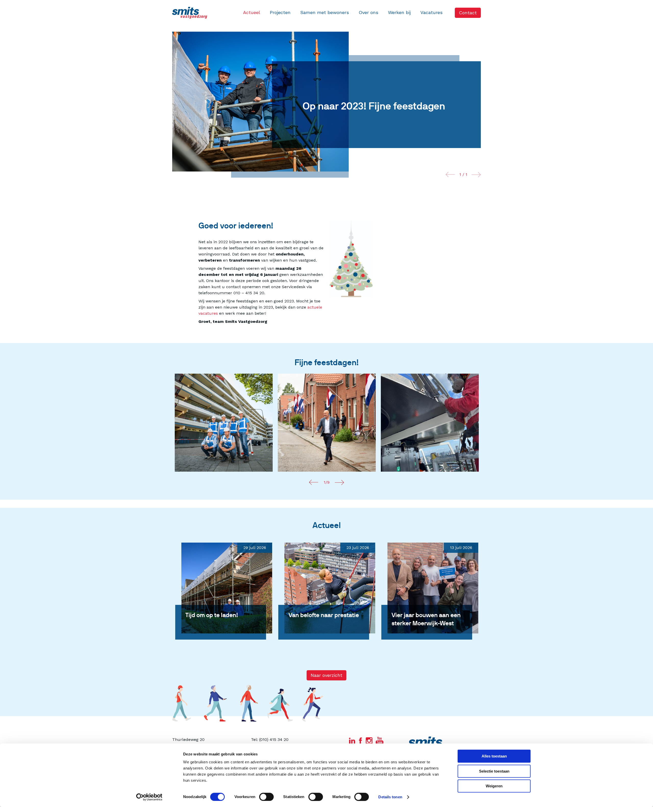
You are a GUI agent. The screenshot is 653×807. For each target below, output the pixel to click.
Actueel (251, 12)
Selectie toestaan (494, 771)
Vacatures (431, 12)
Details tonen (390, 797)
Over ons (368, 12)
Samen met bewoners (324, 12)
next (476, 175)
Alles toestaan (494, 756)
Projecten (280, 12)
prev (450, 175)
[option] (223, 423)
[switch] (266, 797)
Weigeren (494, 786)
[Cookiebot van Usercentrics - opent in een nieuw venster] (149, 797)
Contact (468, 12)
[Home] (189, 13)
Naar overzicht (326, 675)
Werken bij (399, 12)
